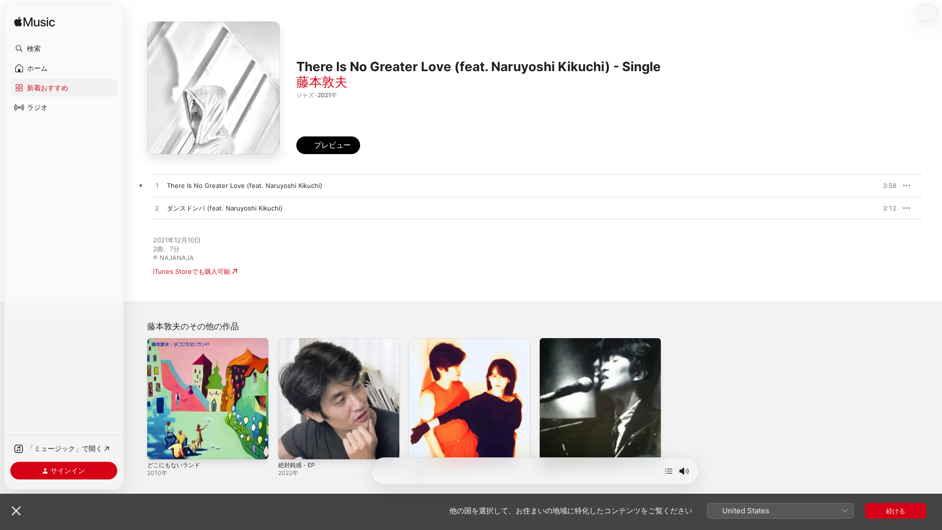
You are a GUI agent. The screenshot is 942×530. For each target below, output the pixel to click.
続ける (895, 511)
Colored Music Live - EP (445, 342)
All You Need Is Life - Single (582, 342)
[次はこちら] (669, 471)
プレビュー (884, 185)
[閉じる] (16, 510)
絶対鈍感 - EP (298, 342)
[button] (64, 48)
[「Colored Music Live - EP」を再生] (421, 447)
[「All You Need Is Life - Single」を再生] (552, 447)
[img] (34, 22)
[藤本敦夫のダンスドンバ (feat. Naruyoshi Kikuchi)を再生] (157, 208)
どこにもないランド (176, 342)
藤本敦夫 (321, 81)
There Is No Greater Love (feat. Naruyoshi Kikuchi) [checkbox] (244, 185)
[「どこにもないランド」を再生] (159, 447)
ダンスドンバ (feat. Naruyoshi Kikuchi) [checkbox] (225, 208)
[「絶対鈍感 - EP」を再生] (290, 447)
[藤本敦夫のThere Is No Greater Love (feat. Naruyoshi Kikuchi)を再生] (157, 186)
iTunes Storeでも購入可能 (191, 271)
